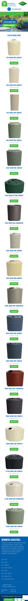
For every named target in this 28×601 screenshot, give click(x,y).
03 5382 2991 (13, 591)
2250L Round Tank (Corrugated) (14, 223)
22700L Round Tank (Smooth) (14, 471)
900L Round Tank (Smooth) (14, 140)
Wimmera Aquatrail (9, 596)
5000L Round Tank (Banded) (14, 333)
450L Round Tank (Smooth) (14, 85)
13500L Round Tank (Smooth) (14, 444)
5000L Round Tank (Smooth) (14, 361)
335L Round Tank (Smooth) (14, 58)
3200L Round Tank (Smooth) (14, 278)
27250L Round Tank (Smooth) (14, 526)
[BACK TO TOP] (23, 599)
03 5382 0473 (13, 589)
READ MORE (14, 63)
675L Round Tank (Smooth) (14, 113)
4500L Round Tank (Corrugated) (14, 306)
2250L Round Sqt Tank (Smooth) (14, 195)
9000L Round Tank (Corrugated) (14, 389)
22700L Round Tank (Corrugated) (14, 499)
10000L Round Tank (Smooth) (14, 416)
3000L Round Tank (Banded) (14, 251)
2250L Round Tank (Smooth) (14, 168)
